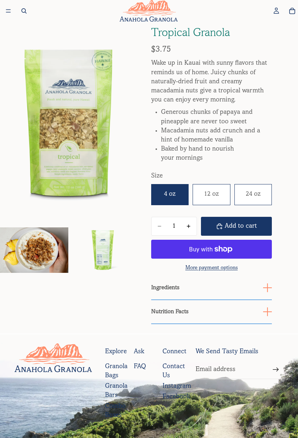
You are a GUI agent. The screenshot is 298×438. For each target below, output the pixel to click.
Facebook (176, 397)
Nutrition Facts (170, 312)
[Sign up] (275, 369)
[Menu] (8, 11)
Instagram (176, 386)
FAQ (140, 366)
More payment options (211, 268)
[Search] (24, 11)
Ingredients (165, 288)
